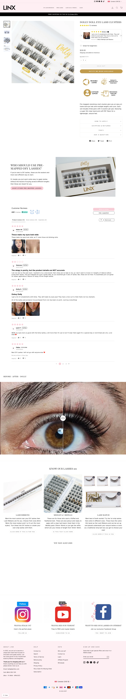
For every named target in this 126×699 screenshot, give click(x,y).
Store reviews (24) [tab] (31, 220)
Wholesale (61, 663)
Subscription (37, 671)
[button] (84, 25)
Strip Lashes (59, 7)
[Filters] (101, 219)
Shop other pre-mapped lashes (26, 188)
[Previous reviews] (81, 36)
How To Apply (101, 121)
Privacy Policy (38, 665)
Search (36, 654)
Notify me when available (101, 71)
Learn (81, 7)
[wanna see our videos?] (63, 612)
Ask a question (101, 134)
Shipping (82, 52)
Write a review (104, 209)
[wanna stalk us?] (22, 612)
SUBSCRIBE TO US (63, 633)
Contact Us (37, 651)
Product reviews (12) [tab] (18, 220)
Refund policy (38, 660)
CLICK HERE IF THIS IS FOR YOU (22, 531)
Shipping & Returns (101, 125)
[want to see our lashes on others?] (103, 612)
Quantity (84, 56)
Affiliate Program (63, 660)
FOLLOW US (22, 633)
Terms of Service (39, 657)
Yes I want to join (103, 633)
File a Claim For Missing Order (43, 668)
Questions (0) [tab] (42, 220)
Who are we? (62, 651)
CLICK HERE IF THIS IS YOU (103, 534)
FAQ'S (101, 130)
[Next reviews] (121, 36)
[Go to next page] (69, 364)
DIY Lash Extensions (48, 7)
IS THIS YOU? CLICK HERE (63, 531)
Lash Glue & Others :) (71, 7)
